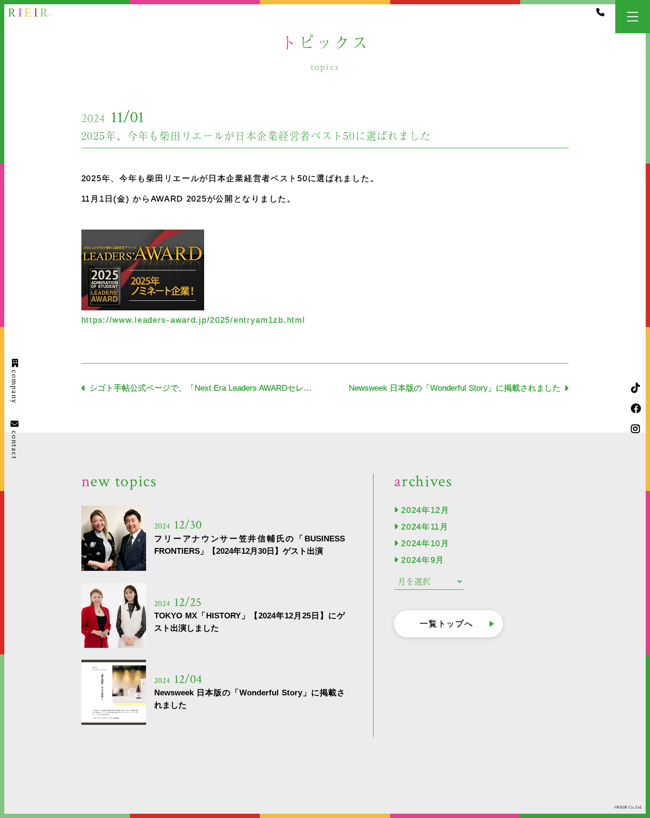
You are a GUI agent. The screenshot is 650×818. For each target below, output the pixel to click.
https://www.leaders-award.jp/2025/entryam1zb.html (193, 320)
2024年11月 (425, 526)
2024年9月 (422, 560)
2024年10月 (425, 543)
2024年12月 (425, 510)
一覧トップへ (446, 623)
